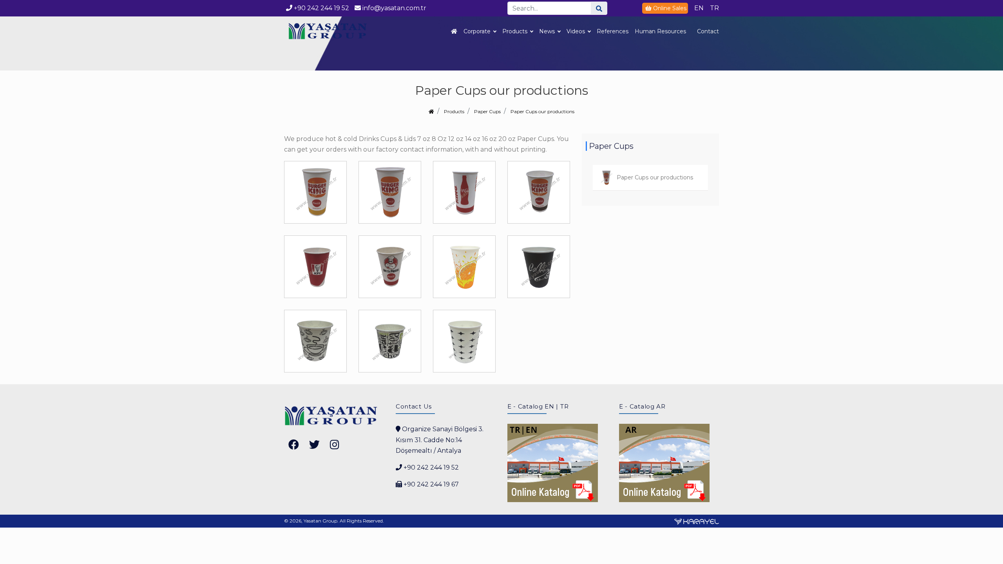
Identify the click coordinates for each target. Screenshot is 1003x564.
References (612, 31)
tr (714, 8)
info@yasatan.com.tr (393, 8)
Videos (576, 31)
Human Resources (660, 31)
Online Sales (669, 8)
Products (514, 31)
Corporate (477, 31)
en (699, 8)
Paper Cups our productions (542, 111)
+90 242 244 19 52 (321, 8)
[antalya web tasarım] (696, 521)
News (547, 31)
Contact (708, 31)
